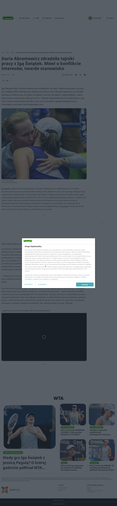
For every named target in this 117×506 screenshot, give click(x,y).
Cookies (35, 279)
